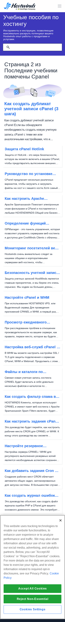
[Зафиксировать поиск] (8, 47)
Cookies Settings (33, 609)
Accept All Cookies (32, 588)
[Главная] (20, 6)
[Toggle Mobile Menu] (59, 6)
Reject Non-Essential (32, 598)
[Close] (60, 520)
